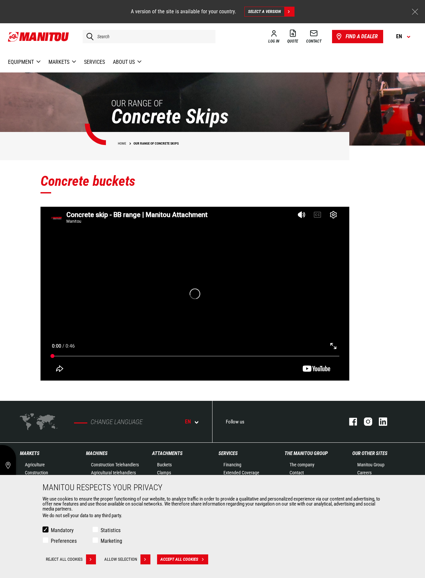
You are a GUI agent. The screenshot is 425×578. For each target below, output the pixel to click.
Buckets (164, 464)
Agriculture (35, 464)
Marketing (111, 541)
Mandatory (62, 530)
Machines (97, 453)
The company (302, 464)
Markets (30, 453)
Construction (36, 472)
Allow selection (120, 559)
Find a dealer (362, 36)
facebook (349, 421)
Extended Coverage (241, 472)
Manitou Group (370, 464)
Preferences (64, 541)
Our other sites (369, 453)
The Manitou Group (306, 453)
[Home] (38, 36)
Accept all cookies (179, 559)
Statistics (111, 530)
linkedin (379, 421)
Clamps (164, 472)
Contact (297, 472)
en (188, 421)
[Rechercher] (88, 36)
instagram (364, 421)
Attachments (167, 453)
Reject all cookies (64, 559)
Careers (364, 472)
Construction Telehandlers (115, 464)
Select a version (264, 11)
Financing (232, 464)
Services (228, 453)
